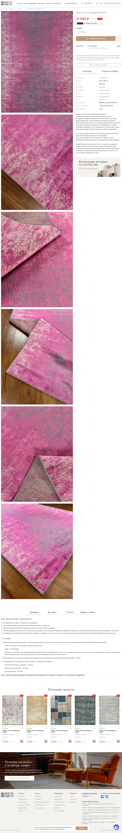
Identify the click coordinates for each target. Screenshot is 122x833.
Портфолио (41, 3)
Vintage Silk (103, 78)
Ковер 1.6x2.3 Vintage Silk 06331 (83, 731)
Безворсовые (22, 808)
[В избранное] (118, 38)
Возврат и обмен (59, 805)
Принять (81, 828)
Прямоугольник (104, 93)
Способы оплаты (59, 802)
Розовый (102, 99)
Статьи (72, 796)
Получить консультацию (88, 169)
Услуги (25, 3)
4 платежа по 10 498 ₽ (90, 23)
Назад (4, 9)
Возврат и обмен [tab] (87, 612)
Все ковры (21, 796)
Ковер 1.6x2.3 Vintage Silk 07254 (59, 731)
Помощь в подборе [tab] (110, 71)
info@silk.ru (85, 796)
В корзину (21, 741)
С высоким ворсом (24, 805)
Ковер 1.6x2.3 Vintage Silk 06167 (107, 731)
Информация (32, 3)
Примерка (38, 796)
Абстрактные (104, 96)
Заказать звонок (88, 3)
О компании (58, 796)
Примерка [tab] (34, 612)
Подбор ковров (40, 805)
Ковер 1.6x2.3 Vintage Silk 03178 (35, 731)
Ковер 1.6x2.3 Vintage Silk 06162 (11, 731)
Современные (104, 90)
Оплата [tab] (70, 612)
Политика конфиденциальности (111, 830)
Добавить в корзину (97, 39)
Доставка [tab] (52, 612)
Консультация (39, 808)
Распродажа (57, 3)
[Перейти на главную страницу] (6, 3)
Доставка (38, 799)
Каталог (19, 3)
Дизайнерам (58, 799)
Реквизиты (73, 802)
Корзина (119, 3)
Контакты (49, 3)
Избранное (110, 3)
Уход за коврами (59, 811)
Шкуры (20, 811)
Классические (22, 802)
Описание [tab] (87, 71)
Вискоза (102, 87)
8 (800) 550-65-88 (71, 3)
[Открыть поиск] (101, 3)
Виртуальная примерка (100, 65)
